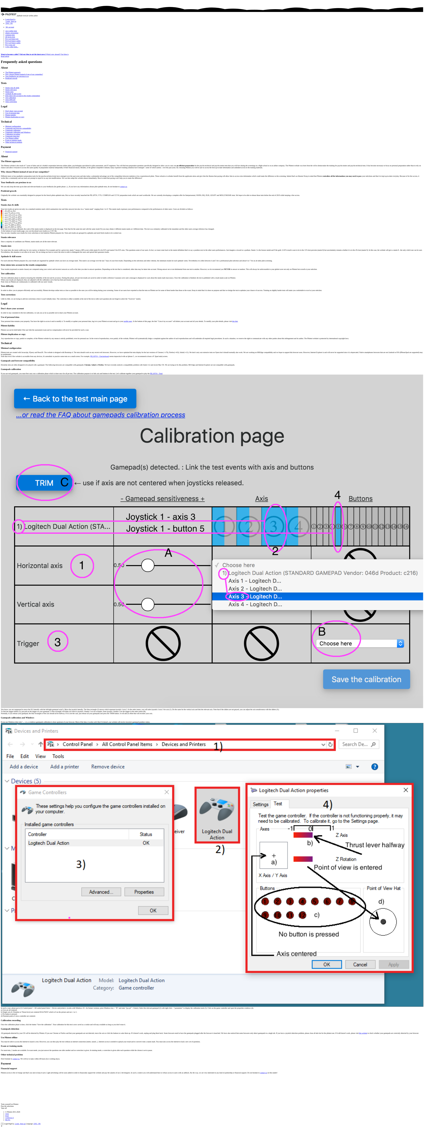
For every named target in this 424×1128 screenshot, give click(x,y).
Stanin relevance (11, 90)
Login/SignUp (10, 19)
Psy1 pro (11, 39)
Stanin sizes (9, 92)
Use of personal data (12, 113)
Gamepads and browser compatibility (18, 128)
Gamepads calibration (12, 130)
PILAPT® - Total (156, 373)
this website (363, 1033)
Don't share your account (14, 111)
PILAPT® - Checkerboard (99, 356)
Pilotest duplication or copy (14, 117)
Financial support (11, 152)
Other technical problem (13, 142)
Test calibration (10, 98)
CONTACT (9, 1118)
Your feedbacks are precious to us (17, 76)
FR (11, 23)
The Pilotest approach (12, 72)
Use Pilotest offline (12, 138)
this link (235, 321)
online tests (11, 31)
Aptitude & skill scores (13, 94)
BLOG (7, 1120)
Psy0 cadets (12, 41)
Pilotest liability (10, 115)
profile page (128, 321)
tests (10, 35)
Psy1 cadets (12, 43)
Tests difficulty (10, 100)
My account (10, 27)
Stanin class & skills (12, 88)
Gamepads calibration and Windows (17, 132)
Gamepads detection (12, 136)
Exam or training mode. (13, 140)
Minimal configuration (13, 126)
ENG (7, 23)
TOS (7, 1114)
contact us (123, 187)
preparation (11, 33)
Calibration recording (12, 134)
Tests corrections (11, 102)
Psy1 (10, 45)
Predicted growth (11, 78)
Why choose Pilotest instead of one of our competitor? (24, 74)
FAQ (7, 1116)
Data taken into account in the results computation (22, 96)
